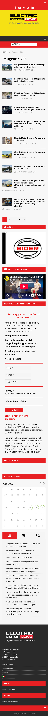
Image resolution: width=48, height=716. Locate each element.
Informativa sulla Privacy (16, 401)
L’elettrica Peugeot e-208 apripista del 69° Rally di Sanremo (29, 94)
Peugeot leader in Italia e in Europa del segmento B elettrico (29, 66)
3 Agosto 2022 (22, 84)
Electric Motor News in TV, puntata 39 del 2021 (29, 139)
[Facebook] (15, 7)
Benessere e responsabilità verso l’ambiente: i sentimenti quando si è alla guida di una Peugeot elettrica (29, 202)
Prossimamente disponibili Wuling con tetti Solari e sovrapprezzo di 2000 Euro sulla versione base (22, 595)
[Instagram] (24, 7)
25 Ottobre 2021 (11, 209)
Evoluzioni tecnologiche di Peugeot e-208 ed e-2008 (29, 167)
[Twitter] (28, 7)
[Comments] (38, 535)
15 (36, 507)
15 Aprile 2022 (22, 98)
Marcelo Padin (7, 665)
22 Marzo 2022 (22, 129)
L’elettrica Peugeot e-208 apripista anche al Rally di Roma (29, 80)
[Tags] (24, 535)
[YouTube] (20, 7)
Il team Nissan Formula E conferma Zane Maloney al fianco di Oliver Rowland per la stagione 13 (22, 578)
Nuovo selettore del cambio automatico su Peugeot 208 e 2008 (29, 108)
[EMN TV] (7, 140)
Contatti (5, 672)
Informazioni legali (9, 689)
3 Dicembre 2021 (23, 157)
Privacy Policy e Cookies (11, 702)
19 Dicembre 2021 (23, 143)
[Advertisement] (25, 30)
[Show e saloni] (7, 81)
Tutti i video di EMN (17, 269)
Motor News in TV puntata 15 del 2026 (21, 557)
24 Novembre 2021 (24, 172)
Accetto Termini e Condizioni (21, 393)
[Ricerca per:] (24, 44)
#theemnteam (7, 668)
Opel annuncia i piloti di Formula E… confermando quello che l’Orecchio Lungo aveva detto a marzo (22, 611)
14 (30, 507)
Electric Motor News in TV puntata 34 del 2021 (29, 153)
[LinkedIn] (33, 7)
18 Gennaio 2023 (23, 70)
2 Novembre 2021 (12, 190)
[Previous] (7, 248)
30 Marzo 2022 (22, 112)
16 (42, 507)
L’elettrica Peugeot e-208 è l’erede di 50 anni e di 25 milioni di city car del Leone (29, 123)
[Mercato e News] (7, 67)
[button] (44, 2)
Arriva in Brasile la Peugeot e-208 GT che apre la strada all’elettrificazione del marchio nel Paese (29, 184)
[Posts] (9, 535)
